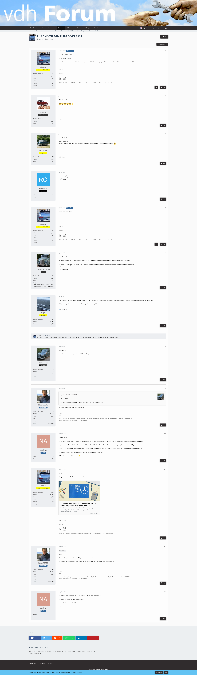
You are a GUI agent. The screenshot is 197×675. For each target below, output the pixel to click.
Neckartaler (90, 651)
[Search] (165, 28)
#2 (165, 96)
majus (30, 653)
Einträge (35, 85)
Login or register (157, 28)
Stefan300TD (40, 651)
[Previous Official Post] (156, 244)
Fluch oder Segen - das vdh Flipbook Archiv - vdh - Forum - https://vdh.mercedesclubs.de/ (79, 504)
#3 (165, 134)
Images (35, 83)
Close (166, 672)
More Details (159, 672)
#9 (165, 388)
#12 (165, 546)
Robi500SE (58, 651)
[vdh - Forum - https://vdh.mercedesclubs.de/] (98, 7)
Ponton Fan (80, 651)
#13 (165, 592)
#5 (165, 208)
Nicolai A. (63, 550)
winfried (41, 39)
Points (34, 76)
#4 (165, 172)
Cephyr (37, 653)
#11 (165, 469)
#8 (165, 346)
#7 (165, 296)
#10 (165, 434)
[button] (144, 28)
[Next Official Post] (156, 87)
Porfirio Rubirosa (69, 651)
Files (34, 80)
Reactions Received (38, 73)
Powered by (98, 669)
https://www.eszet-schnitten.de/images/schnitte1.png (80, 304)
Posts (34, 78)
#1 (165, 51)
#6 (165, 253)
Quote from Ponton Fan (70, 394)
